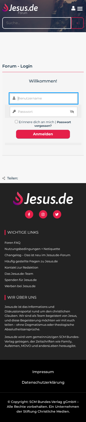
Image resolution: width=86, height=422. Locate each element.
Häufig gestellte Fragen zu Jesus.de (31, 261)
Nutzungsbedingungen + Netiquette (32, 249)
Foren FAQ (12, 242)
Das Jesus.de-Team (19, 273)
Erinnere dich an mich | (38, 122)
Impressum (43, 372)
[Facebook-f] (29, 214)
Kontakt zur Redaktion (21, 267)
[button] (80, 8)
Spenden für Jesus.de (21, 280)
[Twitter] (57, 214)
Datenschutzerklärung (43, 382)
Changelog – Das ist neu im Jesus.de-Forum (37, 255)
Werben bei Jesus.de (20, 286)
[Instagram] (43, 214)
